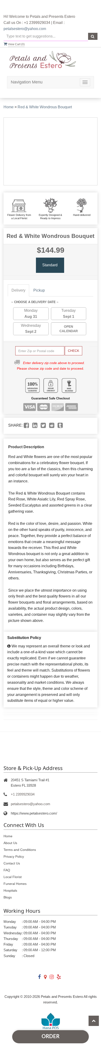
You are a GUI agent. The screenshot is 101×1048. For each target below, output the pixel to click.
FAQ (7, 870)
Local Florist (13, 877)
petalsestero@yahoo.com (25, 29)
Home (9, 107)
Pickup (39, 290)
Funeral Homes (15, 884)
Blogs (8, 897)
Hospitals (10, 890)
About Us (10, 843)
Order (50, 1036)
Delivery (18, 290)
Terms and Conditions (20, 850)
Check (73, 351)
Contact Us (12, 863)
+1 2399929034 (23, 794)
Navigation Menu (27, 82)
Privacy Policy (14, 856)
